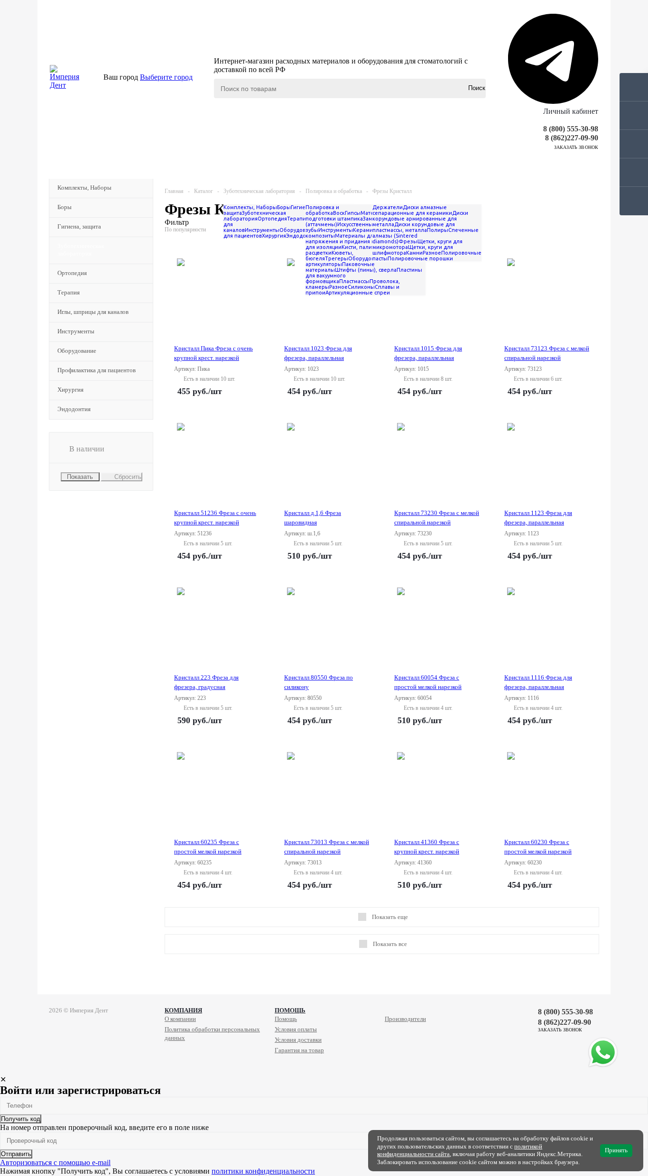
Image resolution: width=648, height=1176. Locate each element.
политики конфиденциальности (263, 1171)
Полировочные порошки (420, 258)
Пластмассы (354, 281)
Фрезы (407, 241)
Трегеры (336, 258)
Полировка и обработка (322, 210)
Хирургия (70, 389)
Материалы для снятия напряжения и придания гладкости (351, 238)
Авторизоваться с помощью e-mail (55, 1162)
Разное (338, 287)
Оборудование (76, 350)
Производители (405, 1018)
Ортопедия (72, 272)
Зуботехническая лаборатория (80, 249)
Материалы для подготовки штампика (353, 215)
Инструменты (75, 331)
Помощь (290, 1010)
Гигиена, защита (79, 226)
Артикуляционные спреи (357, 292)
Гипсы (353, 213)
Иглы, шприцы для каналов (93, 311)
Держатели (387, 207)
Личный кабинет (570, 111)
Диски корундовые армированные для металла (420, 218)
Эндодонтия (74, 409)
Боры (64, 207)
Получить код (20, 1118)
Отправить (16, 1154)
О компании (180, 1018)
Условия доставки (298, 1039)
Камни (414, 253)
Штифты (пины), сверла (366, 270)
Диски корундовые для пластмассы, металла (413, 227)
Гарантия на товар (299, 1050)
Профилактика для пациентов (96, 370)
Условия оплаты (296, 1029)
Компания (183, 1010)
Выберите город (166, 77)
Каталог (83, 166)
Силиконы (361, 287)
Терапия (68, 292)
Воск (339, 213)
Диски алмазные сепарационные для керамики (412, 210)
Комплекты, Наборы (84, 187)
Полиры (437, 230)
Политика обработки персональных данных (212, 1033)
